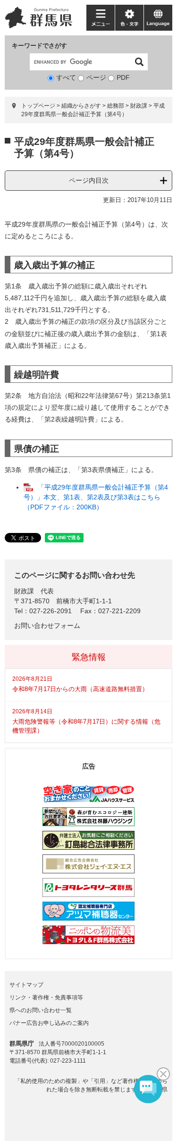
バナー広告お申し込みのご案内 (49, 1023)
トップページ (38, 105)
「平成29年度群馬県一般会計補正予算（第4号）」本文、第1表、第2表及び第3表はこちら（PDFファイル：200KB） (96, 497)
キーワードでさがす (39, 45)
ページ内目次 (89, 180)
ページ (96, 77)
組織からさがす (81, 105)
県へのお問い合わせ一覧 (40, 1010)
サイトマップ (26, 984)
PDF (123, 77)
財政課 (138, 105)
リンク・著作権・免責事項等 (46, 997)
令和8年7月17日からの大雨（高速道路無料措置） (80, 689)
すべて (66, 77)
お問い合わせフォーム (47, 625)
